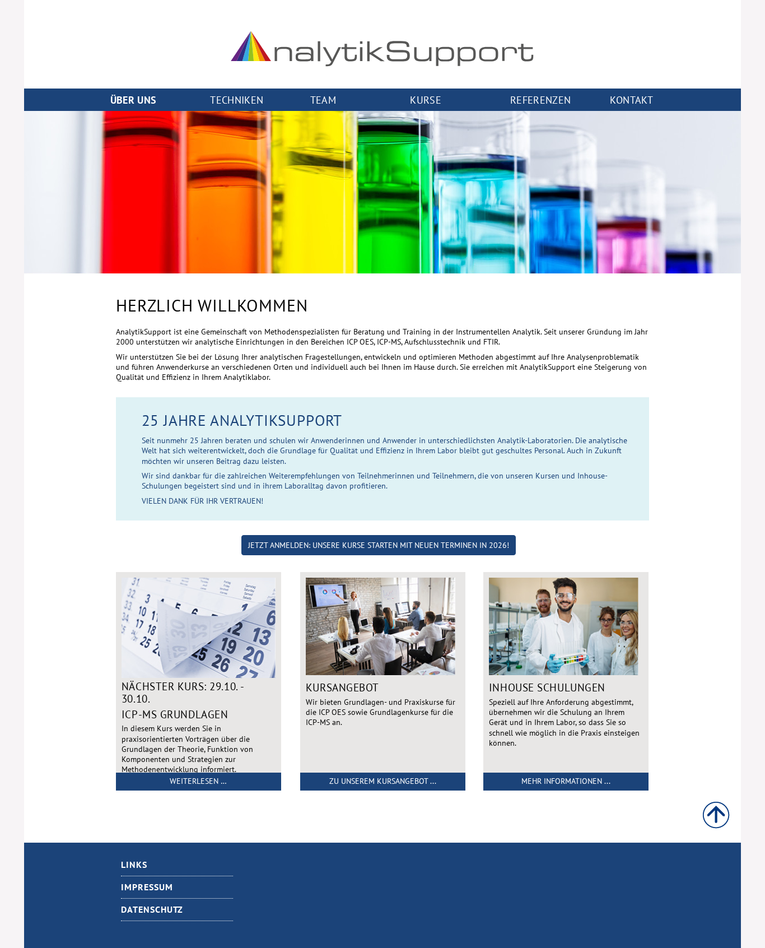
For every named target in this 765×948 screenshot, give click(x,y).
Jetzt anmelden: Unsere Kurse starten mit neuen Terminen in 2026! (378, 545)
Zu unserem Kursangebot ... (382, 781)
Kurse (425, 99)
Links (134, 864)
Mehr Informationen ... (565, 781)
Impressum (147, 887)
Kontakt (631, 99)
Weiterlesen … (198, 781)
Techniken (236, 99)
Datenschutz (152, 909)
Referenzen (540, 99)
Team (323, 99)
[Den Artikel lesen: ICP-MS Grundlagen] (199, 675)
